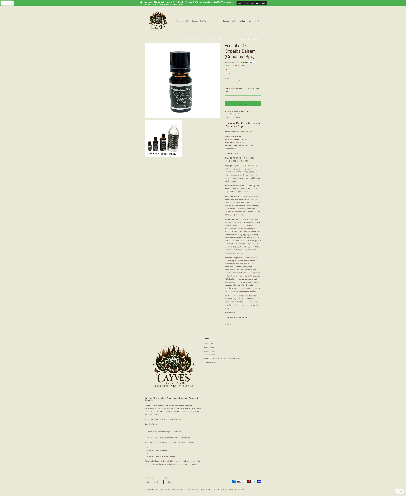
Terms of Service (210, 355)
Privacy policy (216, 489)
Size (226, 69)
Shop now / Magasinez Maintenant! (251, 3)
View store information (235, 117)
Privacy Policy (209, 344)
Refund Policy (209, 347)
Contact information (192, 489)
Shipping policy (240, 489)
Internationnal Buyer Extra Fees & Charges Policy (222, 358)
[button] (250, 21)
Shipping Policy (209, 351)
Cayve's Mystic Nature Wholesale (160, 489)
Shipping (227, 65)
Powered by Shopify (178, 489)
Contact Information (211, 362)
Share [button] (229, 324)
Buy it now (243, 104)
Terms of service (228, 489)
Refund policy (205, 489)
